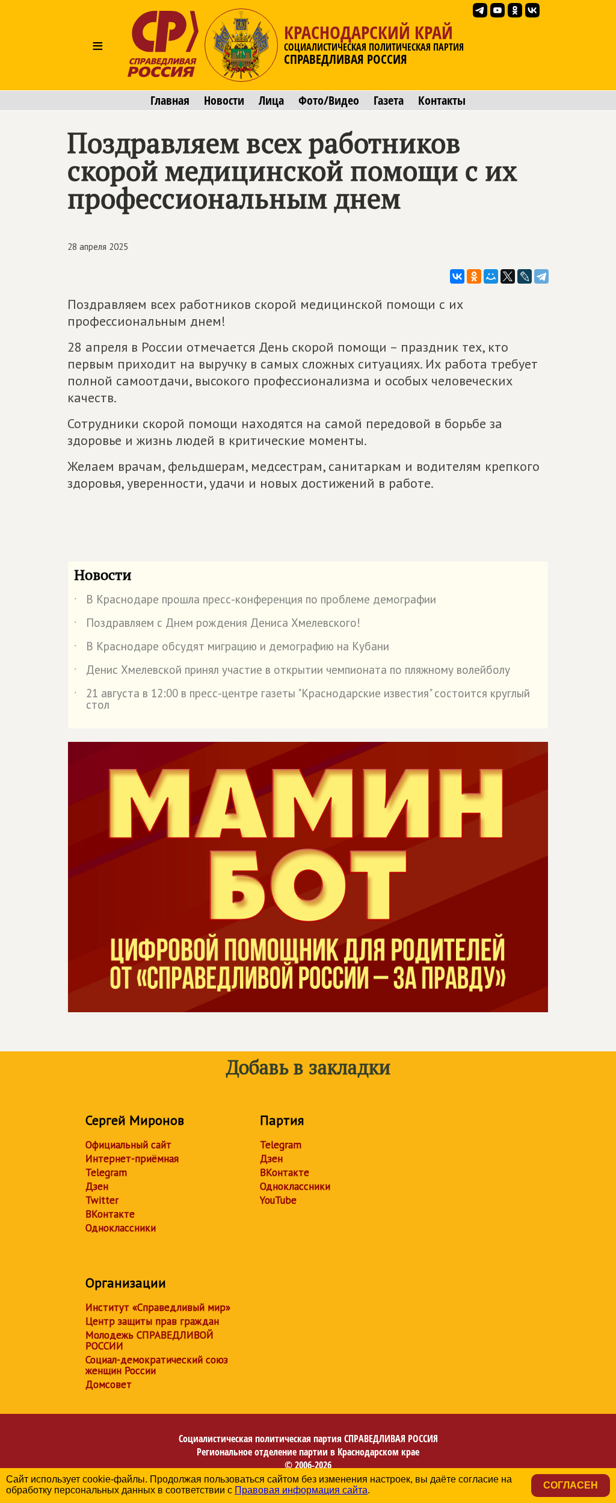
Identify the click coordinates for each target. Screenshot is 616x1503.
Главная (169, 100)
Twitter (102, 1200)
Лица (271, 100)
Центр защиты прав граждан (152, 1321)
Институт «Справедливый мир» (157, 1307)
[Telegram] (541, 276)
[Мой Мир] (491, 276)
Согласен (570, 1485)
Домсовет (108, 1384)
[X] (507, 276)
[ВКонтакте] (457, 276)
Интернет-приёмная (132, 1158)
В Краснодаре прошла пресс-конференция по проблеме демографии (255, 601)
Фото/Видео (328, 100)
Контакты (442, 100)
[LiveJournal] (524, 276)
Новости (224, 100)
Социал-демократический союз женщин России (156, 1365)
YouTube (278, 1200)
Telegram (106, 1172)
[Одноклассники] (474, 276)
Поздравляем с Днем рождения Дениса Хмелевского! (217, 625)
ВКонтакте (110, 1214)
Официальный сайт (128, 1144)
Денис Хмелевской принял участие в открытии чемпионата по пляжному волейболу (292, 672)
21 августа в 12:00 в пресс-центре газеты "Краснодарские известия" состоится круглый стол (302, 700)
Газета (389, 100)
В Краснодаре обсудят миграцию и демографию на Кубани (231, 648)
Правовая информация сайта (301, 1490)
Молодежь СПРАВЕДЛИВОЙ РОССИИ (149, 1340)
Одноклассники (120, 1227)
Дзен (96, 1186)
